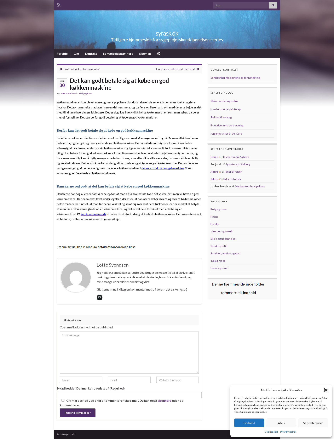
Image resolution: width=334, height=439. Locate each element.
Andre (214, 171)
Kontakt (91, 53)
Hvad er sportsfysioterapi (225, 109)
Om (76, 53)
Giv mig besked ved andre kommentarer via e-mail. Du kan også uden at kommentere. (121, 403)
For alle (214, 224)
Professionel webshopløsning (82, 69)
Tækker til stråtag (221, 117)
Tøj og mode (218, 260)
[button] (326, 390)
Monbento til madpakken (250, 186)
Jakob (214, 179)
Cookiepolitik (271, 431)
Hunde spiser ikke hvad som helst (175, 69)
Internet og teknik (221, 231)
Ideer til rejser (233, 171)
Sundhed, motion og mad (225, 253)
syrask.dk (167, 33)
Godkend (249, 423)
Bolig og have (85, 93)
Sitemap (145, 53)
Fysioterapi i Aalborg (236, 157)
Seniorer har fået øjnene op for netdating (235, 77)
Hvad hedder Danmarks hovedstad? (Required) (91, 388)
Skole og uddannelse (222, 238)
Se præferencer (313, 423)
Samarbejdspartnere (118, 53)
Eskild (214, 157)
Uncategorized (219, 268)
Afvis (281, 423)
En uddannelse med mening (227, 125)
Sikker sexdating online (224, 101)
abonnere (164, 400)
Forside (62, 53)
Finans (214, 216)
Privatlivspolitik (288, 431)
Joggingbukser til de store (226, 133)
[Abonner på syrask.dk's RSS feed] (58, 4)
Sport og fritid (218, 246)
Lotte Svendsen (68, 93)
